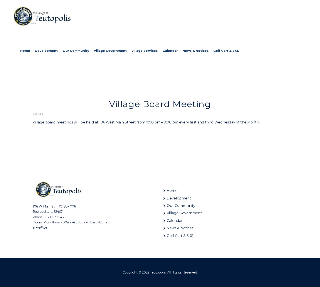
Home (172, 191)
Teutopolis (158, 272)
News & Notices (180, 228)
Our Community (181, 206)
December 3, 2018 (57, 113)
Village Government (184, 213)
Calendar (175, 221)
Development (179, 198)
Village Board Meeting (160, 104)
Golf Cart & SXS (180, 236)
